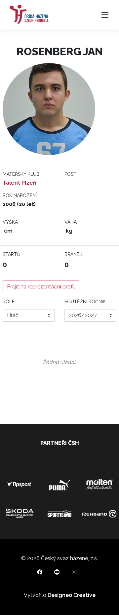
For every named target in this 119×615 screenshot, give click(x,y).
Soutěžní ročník (85, 301)
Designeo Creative (72, 595)
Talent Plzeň (19, 183)
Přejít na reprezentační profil (41, 287)
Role (9, 301)
